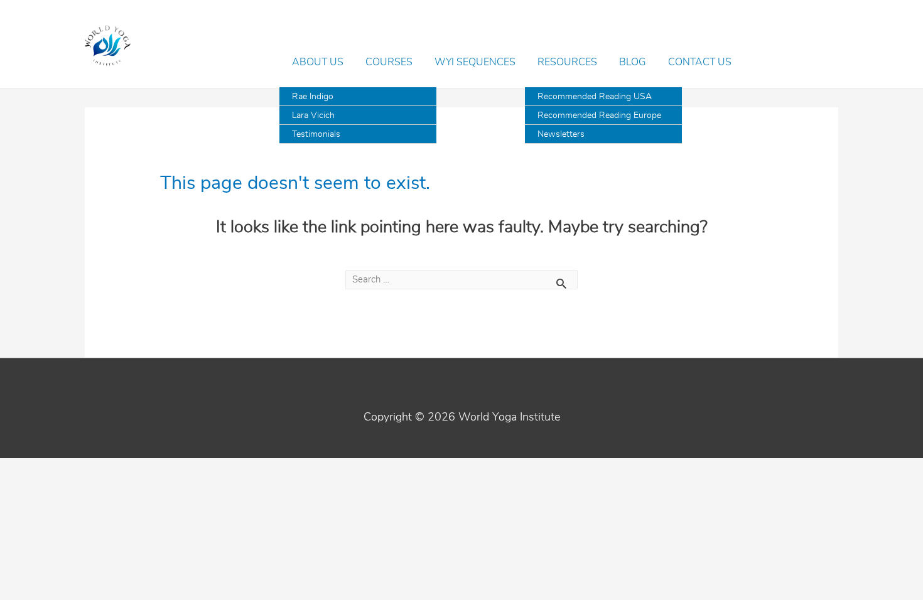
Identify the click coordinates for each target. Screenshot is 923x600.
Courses (389, 62)
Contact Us (699, 62)
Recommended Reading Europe (599, 115)
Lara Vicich (313, 115)
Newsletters (561, 134)
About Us (317, 62)
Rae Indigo (312, 96)
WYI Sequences (475, 62)
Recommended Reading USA (594, 96)
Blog (632, 62)
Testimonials (316, 134)
